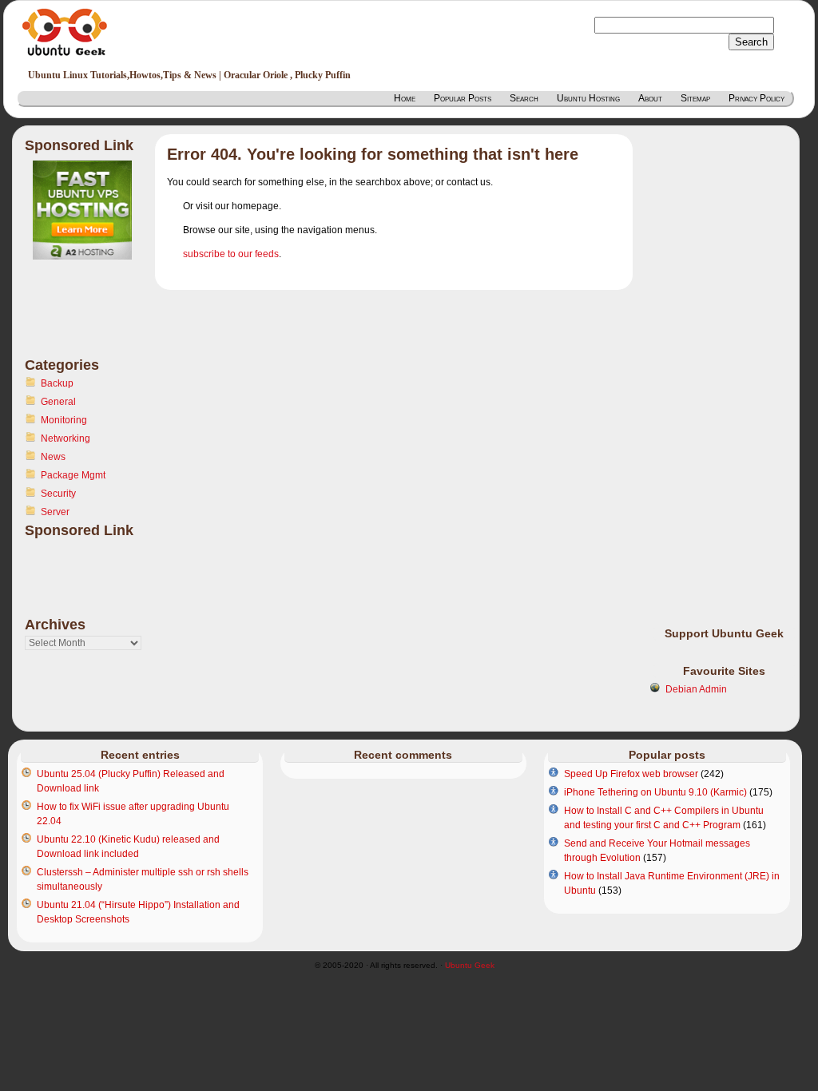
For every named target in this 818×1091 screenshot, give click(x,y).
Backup (57, 383)
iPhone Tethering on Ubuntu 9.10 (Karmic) (655, 792)
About (650, 98)
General (58, 401)
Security (58, 493)
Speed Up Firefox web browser (631, 774)
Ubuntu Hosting (588, 98)
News (53, 456)
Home (404, 98)
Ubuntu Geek (469, 965)
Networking (65, 438)
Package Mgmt (73, 475)
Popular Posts (462, 98)
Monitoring (64, 420)
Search (524, 98)
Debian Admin (696, 689)
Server (55, 512)
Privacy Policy (756, 98)
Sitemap (695, 98)
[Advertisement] (89, 318)
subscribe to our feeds (231, 254)
